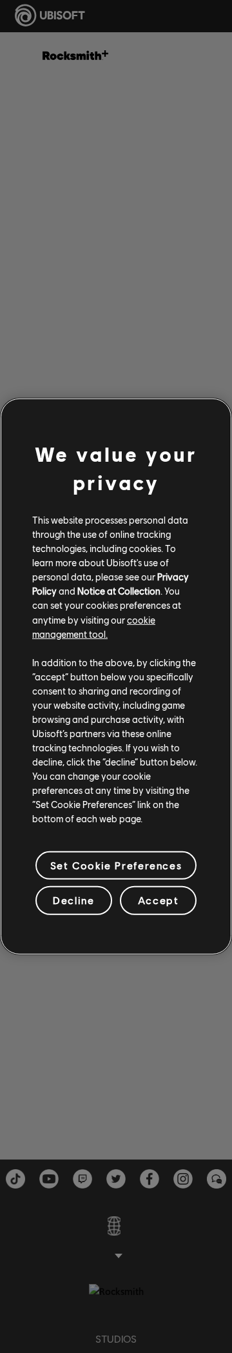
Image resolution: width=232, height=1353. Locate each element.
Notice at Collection (118, 591)
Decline (73, 900)
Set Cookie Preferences (116, 865)
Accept (158, 900)
